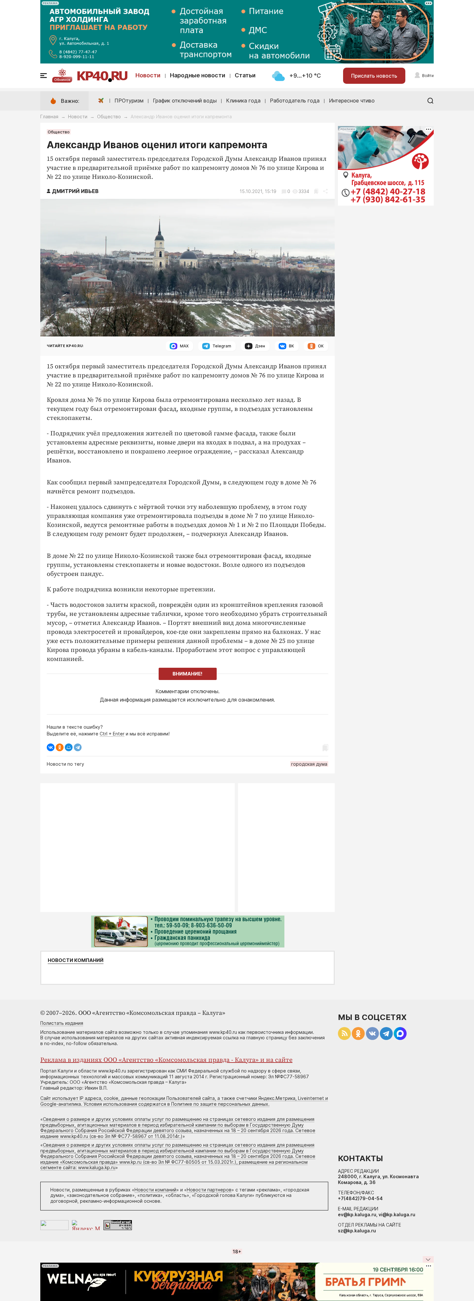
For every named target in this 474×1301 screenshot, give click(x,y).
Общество (109, 116)
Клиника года (243, 100)
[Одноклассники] (60, 747)
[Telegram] (78, 747)
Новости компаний (76, 960)
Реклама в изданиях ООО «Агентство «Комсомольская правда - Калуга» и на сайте (166, 1060)
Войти (428, 75)
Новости (148, 75)
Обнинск (62, 79)
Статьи (245, 75)
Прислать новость (374, 76)
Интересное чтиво (352, 100)
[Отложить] (316, 191)
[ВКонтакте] (50, 747)
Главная (49, 116)
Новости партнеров (209, 1189)
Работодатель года (295, 100)
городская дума (309, 764)
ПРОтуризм (128, 100)
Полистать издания (61, 1023)
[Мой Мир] (69, 747)
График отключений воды (185, 100)
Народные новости (197, 75)
